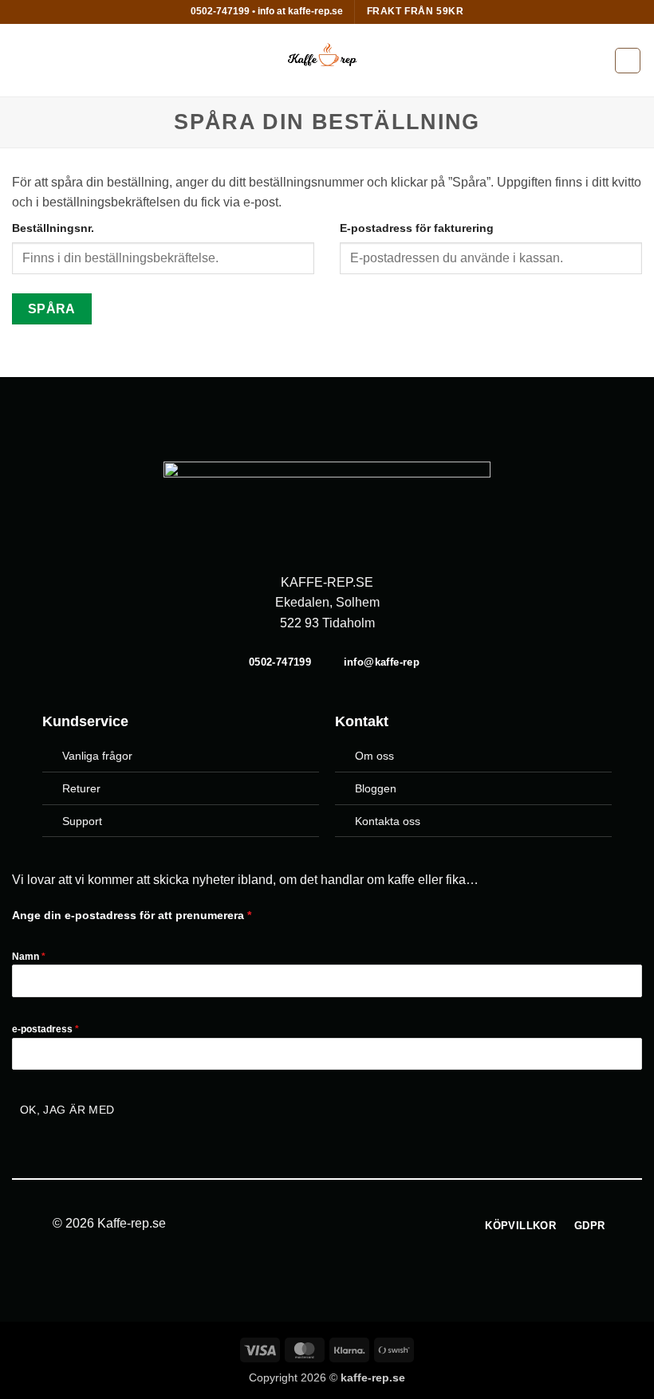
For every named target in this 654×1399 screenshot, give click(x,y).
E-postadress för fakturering (417, 228)
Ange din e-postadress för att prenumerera (131, 915)
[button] (21, 60)
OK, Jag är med (67, 1109)
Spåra (52, 309)
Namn (28, 956)
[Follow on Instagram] (336, 1224)
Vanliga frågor (97, 755)
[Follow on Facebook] (317, 1224)
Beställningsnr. (53, 228)
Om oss (374, 755)
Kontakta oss (387, 821)
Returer (81, 788)
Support (82, 821)
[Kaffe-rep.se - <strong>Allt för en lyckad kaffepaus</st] (327, 60)
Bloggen (375, 788)
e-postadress (45, 1029)
